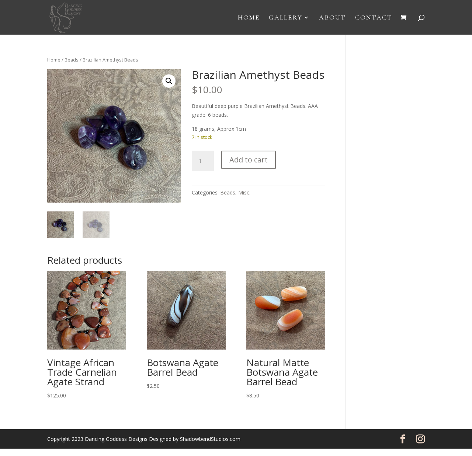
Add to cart (248, 160)
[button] (169, 81)
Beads (72, 59)
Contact (373, 18)
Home (249, 18)
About (332, 18)
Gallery (285, 18)
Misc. (244, 192)
